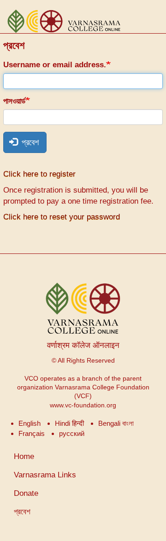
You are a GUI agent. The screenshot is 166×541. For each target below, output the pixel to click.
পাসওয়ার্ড (14, 101)
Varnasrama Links (45, 474)
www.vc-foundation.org (83, 405)
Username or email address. (54, 64)
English (29, 423)
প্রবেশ (29, 142)
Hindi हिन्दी (69, 423)
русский (71, 433)
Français (31, 433)
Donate (26, 493)
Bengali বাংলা (116, 423)
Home (24, 456)
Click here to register (39, 174)
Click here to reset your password (61, 216)
